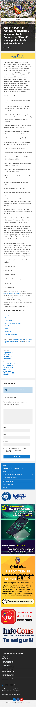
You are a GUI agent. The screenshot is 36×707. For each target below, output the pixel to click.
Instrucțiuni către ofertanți (13, 323)
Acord (7, 326)
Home (5, 48)
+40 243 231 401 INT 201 (8, 671)
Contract (8, 318)
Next (4, 362)
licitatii (22, 341)
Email (5, 434)
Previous (6, 350)
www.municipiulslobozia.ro (11, 293)
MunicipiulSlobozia (17, 339)
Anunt (7, 315)
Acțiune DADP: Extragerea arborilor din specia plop (8, 355)
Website (5, 442)
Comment (6, 408)
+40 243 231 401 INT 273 (8, 662)
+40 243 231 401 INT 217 (8, 675)
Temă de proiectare (11, 334)
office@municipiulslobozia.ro (12, 694)
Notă (6, 328)
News (9, 48)
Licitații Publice (28, 339)
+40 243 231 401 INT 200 (8, 667)
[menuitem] (18, 465)
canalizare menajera (15, 341)
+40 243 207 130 (6, 658)
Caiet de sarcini (9, 320)
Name (5, 427)
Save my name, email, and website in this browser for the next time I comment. (16, 450)
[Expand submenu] (32, 468)
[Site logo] (18, 14)
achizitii (7, 341)
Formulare (8, 331)
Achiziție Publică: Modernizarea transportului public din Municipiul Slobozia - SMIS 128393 (9, 369)
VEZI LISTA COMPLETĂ (7, 679)
